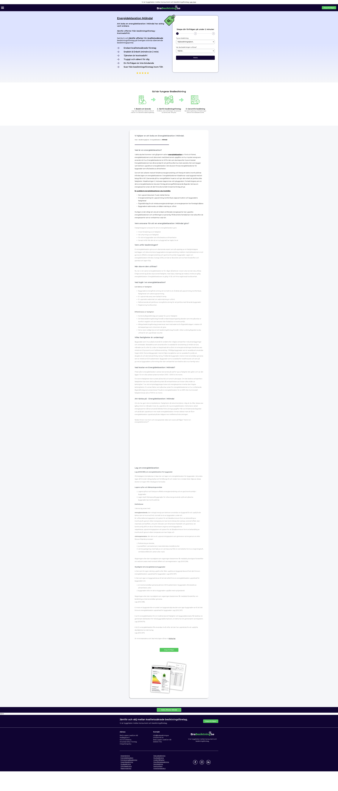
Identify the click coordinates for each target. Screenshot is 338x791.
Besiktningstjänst (144, 139)
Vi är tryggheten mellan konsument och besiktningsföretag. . (169, 2)
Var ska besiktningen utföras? (186, 47)
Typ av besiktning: (182, 38)
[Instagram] (202, 762)
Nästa (195, 57)
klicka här (172, 638)
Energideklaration (155, 139)
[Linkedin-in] (208, 762)
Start (136, 139)
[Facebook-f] (195, 762)
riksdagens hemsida (144, 476)
